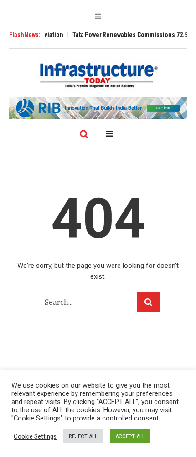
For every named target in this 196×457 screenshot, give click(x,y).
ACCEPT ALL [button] (130, 436)
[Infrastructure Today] (98, 75)
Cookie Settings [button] (35, 436)
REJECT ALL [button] (83, 436)
